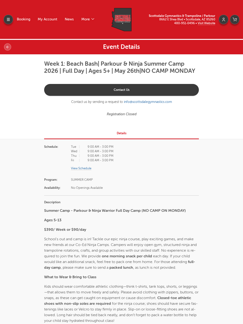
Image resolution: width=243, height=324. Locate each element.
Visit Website (206, 23)
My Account (47, 19)
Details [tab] (121, 133)
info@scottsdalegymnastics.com (148, 102)
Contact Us (122, 90)
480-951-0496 (185, 23)
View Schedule (81, 168)
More (86, 19)
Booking (23, 19)
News (69, 19)
